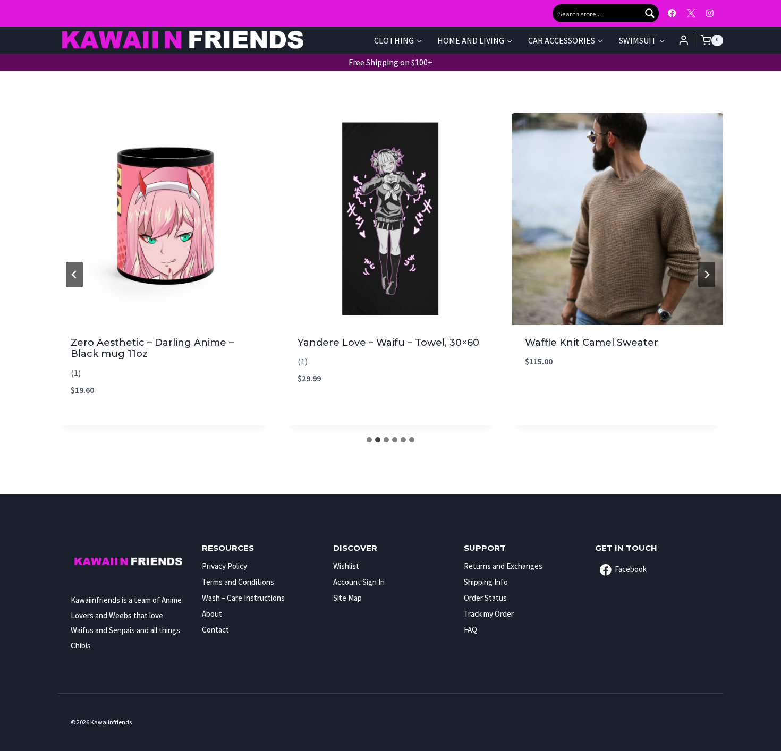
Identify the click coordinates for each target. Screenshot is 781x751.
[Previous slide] (74, 274)
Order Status (485, 598)
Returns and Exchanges (503, 566)
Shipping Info (486, 582)
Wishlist (346, 566)
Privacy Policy (224, 566)
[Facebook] (672, 13)
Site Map (347, 598)
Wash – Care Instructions (243, 598)
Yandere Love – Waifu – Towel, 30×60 (388, 342)
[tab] (369, 439)
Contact (215, 630)
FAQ (470, 630)
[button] (163, 372)
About (212, 614)
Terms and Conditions (238, 582)
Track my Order (489, 614)
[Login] (684, 40)
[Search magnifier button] (650, 13)
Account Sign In (359, 582)
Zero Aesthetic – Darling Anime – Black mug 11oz (152, 348)
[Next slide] (706, 274)
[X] (691, 13)
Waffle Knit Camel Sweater (591, 342)
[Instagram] (709, 13)
